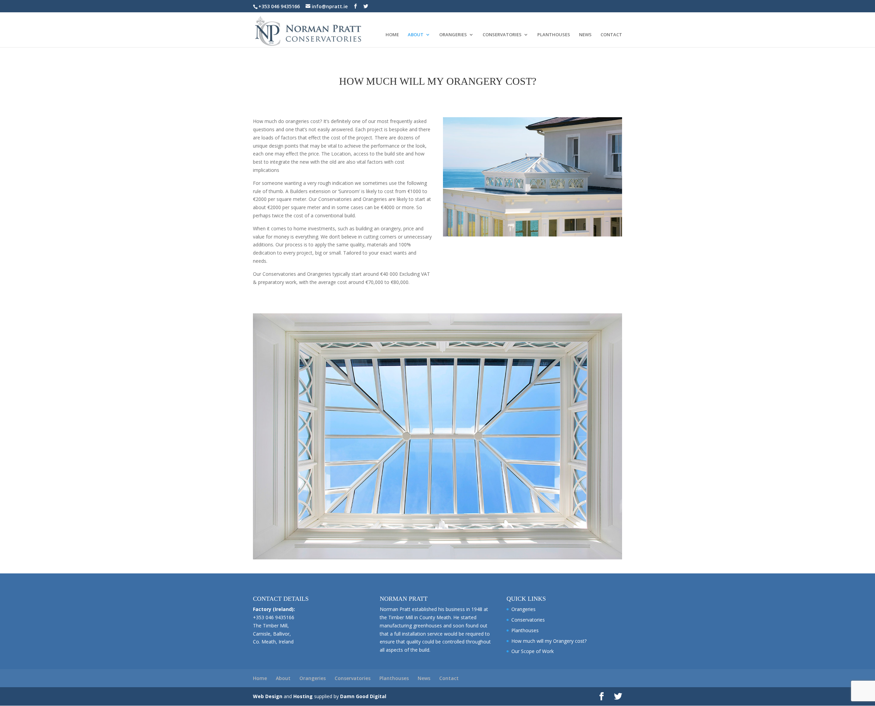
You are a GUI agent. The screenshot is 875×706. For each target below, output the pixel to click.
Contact (611, 35)
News (585, 35)
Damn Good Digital (363, 696)
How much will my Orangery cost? (549, 641)
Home (392, 35)
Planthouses (553, 35)
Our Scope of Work (532, 651)
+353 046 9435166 (279, 6)
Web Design (267, 696)
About (415, 35)
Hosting (303, 696)
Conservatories (502, 35)
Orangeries (453, 35)
